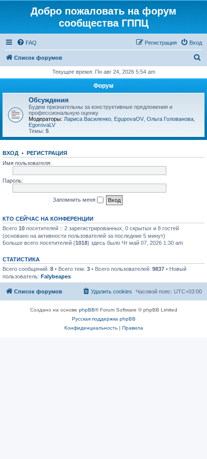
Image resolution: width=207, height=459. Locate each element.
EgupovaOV (129, 119)
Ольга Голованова (170, 119)
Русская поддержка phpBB (104, 319)
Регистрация (47, 153)
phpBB (87, 310)
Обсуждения (49, 100)
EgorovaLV (42, 125)
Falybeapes (56, 276)
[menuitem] (27, 43)
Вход (11, 153)
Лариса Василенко (87, 119)
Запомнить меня (75, 200)
